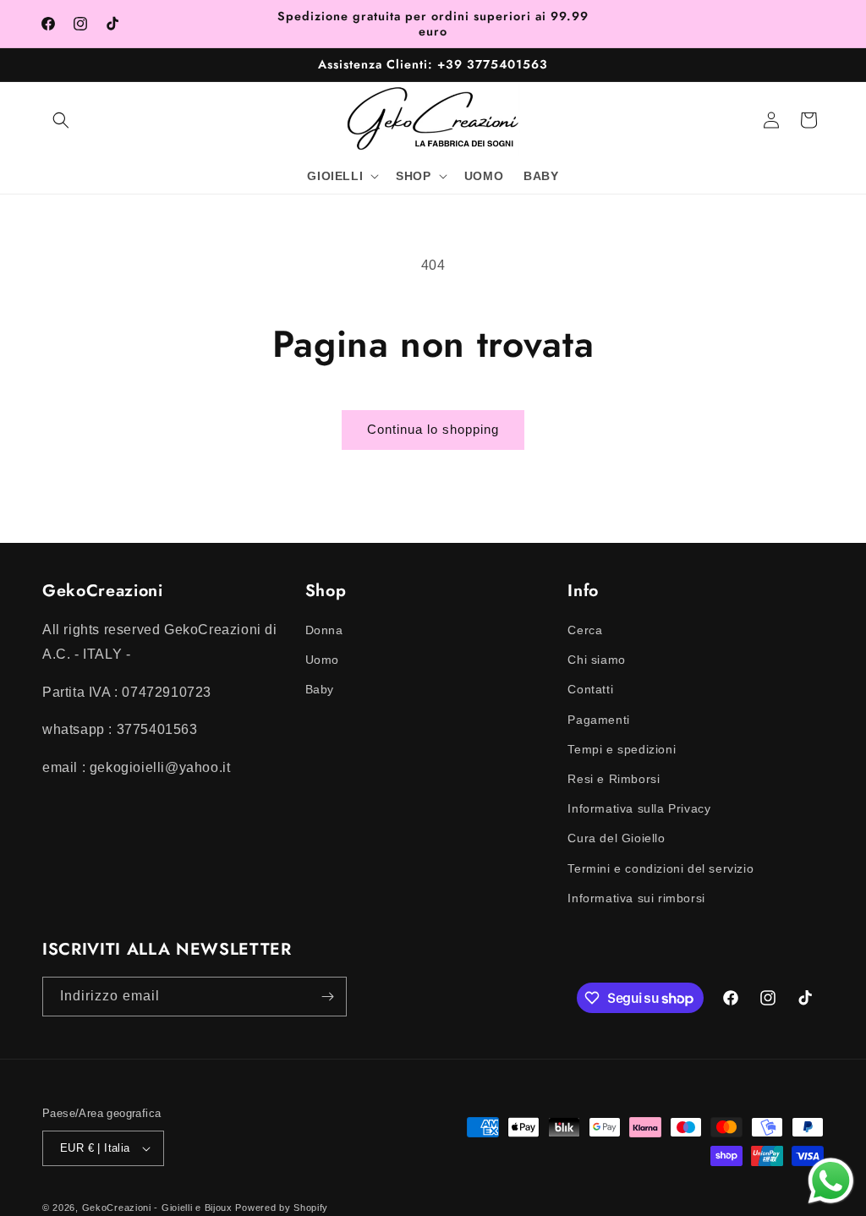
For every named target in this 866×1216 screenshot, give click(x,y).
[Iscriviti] (327, 996)
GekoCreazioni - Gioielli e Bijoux (157, 1207)
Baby (319, 689)
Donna (324, 630)
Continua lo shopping (433, 429)
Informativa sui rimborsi (635, 898)
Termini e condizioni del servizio (660, 868)
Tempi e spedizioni (621, 749)
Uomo (322, 659)
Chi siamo (596, 659)
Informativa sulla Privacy (638, 808)
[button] (60, 120)
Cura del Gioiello (616, 838)
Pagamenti (598, 719)
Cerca (584, 630)
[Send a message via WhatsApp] (831, 1181)
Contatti (590, 689)
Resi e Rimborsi (613, 779)
